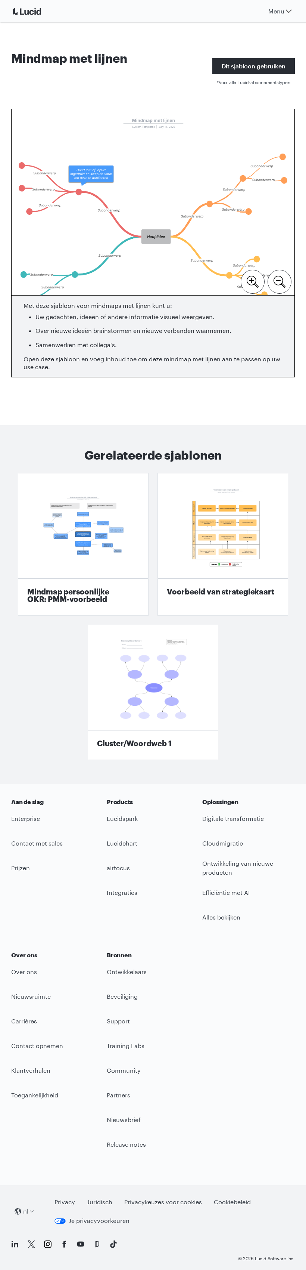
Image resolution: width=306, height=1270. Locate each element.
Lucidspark (122, 818)
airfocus (118, 867)
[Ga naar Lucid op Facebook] (64, 1244)
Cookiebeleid (232, 1201)
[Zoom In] (253, 281)
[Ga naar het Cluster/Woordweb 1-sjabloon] (153, 692)
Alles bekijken (221, 917)
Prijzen (20, 867)
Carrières (24, 1021)
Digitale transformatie (233, 818)
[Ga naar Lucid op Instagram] (47, 1244)
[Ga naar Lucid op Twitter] (31, 1244)
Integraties (122, 892)
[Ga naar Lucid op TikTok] (113, 1244)
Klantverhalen (30, 1070)
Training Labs (125, 1045)
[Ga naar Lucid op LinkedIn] (15, 1244)
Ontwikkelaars (127, 971)
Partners (118, 1094)
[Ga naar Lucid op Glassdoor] (97, 1244)
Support (118, 1021)
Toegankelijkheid (34, 1094)
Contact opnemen (37, 1045)
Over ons (24, 971)
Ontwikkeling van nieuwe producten (237, 868)
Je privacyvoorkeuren (99, 1220)
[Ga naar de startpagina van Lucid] (35, 11)
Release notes (126, 1144)
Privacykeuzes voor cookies (163, 1201)
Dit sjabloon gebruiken (253, 65)
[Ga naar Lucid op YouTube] (80, 1244)
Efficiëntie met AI (226, 892)
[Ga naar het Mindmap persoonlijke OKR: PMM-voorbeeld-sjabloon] (83, 544)
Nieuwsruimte (31, 996)
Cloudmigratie (222, 843)
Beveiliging (122, 996)
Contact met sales (37, 843)
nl (25, 1211)
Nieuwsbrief (124, 1119)
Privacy (64, 1201)
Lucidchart (122, 843)
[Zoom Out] (279, 281)
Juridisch (99, 1201)
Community (124, 1070)
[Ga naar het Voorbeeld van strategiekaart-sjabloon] (223, 544)
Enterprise (25, 818)
